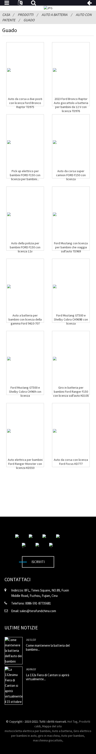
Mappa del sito (52, 726)
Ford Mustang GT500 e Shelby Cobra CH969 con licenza (25, 392)
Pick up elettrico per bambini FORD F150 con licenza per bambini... (25, 175)
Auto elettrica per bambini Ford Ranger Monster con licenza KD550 (25, 464)
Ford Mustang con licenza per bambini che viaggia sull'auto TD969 (71, 247)
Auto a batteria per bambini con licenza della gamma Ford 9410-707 (25, 319)
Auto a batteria (54, 14)
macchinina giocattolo (47, 740)
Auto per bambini (72, 736)
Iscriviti (38, 562)
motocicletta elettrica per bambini (27, 731)
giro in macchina (49, 736)
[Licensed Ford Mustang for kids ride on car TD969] (54, 214)
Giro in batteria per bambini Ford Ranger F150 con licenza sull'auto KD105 (71, 392)
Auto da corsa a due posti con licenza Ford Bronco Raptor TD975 (25, 103)
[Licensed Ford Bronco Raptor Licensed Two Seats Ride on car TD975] (9, 70)
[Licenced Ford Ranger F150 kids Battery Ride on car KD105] (54, 359)
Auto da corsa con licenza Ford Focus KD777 (71, 462)
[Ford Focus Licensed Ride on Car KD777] (54, 431)
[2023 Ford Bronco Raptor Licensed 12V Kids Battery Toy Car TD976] (54, 70)
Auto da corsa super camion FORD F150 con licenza (71, 175)
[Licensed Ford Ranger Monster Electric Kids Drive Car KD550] (9, 431)
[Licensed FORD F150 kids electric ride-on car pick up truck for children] (9, 142)
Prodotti (25, 14)
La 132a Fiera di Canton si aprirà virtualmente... (47, 677)
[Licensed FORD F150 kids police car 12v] (9, 214)
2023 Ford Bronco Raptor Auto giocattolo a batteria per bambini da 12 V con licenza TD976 (71, 105)
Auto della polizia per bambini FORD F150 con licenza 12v (25, 247)
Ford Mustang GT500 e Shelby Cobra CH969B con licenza (71, 319)
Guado (29, 20)
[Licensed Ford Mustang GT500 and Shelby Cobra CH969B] (54, 286)
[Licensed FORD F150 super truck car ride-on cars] (54, 142)
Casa (6, 14)
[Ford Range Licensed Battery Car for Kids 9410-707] (9, 286)
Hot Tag (72, 721)
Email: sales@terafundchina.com (33, 611)
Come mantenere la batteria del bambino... (48, 647)
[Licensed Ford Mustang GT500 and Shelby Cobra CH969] (9, 359)
